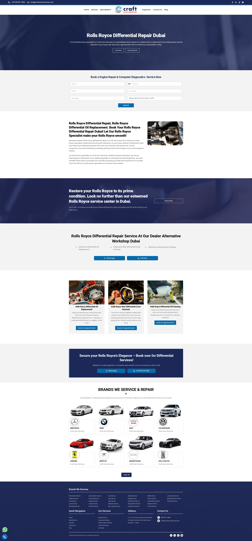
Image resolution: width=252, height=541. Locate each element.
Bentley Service (132, 496)
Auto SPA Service (103, 525)
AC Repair (101, 528)
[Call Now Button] (4, 537)
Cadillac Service (73, 498)
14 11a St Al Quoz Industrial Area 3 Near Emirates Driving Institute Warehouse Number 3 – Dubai (140, 520)
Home (86, 10)
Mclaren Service (152, 503)
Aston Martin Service (95, 496)
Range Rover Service (134, 503)
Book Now (169, 201)
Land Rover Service (133, 506)
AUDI (131, 428)
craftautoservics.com (80, 535)
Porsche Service (93, 506)
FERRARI (73, 461)
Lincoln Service (93, 503)
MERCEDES (74, 428)
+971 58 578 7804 (143, 371)
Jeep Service (112, 501)
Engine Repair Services (105, 523)
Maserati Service (113, 503)
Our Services (132, 50)
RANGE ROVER (135, 461)
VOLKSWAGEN (164, 428)
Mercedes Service (74, 506)
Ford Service (72, 501)
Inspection (146, 10)
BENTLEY (103, 461)
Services (94, 10)
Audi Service (112, 496)
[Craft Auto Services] (126, 10)
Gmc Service (112, 498)
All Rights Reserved (93, 535)
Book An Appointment (86, 328)
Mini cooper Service (114, 506)
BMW (102, 428)
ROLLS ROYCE (164, 461)
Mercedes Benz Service (174, 498)
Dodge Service (132, 498)
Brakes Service (102, 517)
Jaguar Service (93, 501)
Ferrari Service (151, 498)
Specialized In (105, 10)
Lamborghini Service (153, 501)
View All (126, 475)
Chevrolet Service (94, 498)
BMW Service (151, 496)
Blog (166, 10)
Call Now (118, 50)
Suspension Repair (104, 520)
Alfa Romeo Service (75, 496)
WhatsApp (110, 258)
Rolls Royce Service (133, 501)
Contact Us (157, 10)
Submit (126, 105)
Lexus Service (73, 503)
